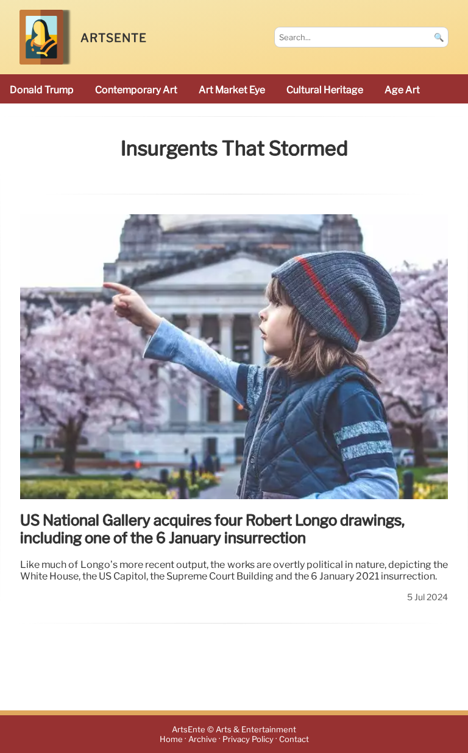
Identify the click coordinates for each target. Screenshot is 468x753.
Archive (202, 739)
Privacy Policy (248, 739)
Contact (294, 739)
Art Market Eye (232, 90)
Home (171, 739)
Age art (402, 90)
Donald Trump (42, 90)
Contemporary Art (136, 90)
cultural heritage (324, 90)
